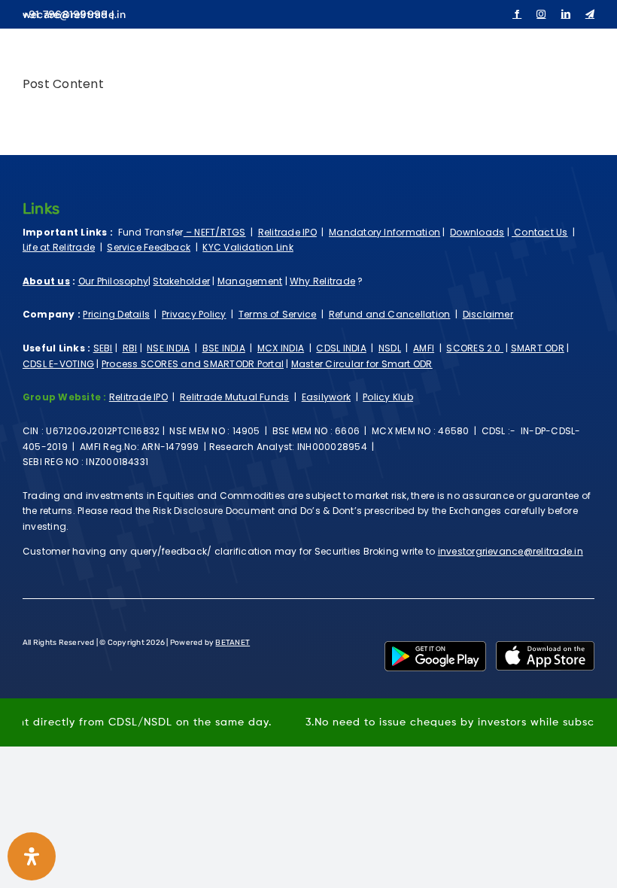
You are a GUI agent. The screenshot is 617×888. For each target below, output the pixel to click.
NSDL (389, 348)
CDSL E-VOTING (58, 363)
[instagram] (541, 14)
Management (249, 281)
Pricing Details (116, 314)
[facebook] (516, 14)
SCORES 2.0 (474, 348)
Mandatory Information (384, 232)
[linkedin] (565, 14)
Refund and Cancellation (390, 314)
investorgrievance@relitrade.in (510, 551)
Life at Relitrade (59, 247)
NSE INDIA (168, 348)
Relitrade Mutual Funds (234, 397)
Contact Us (540, 232)
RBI (130, 348)
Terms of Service (278, 314)
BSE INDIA (223, 348)
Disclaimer (488, 314)
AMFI (423, 348)
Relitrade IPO (287, 232)
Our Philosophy (113, 281)
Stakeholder (181, 281)
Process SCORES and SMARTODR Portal (193, 363)
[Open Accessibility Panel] (32, 856)
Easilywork (326, 397)
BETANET (232, 642)
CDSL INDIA (341, 348)
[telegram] (589, 14)
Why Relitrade (322, 281)
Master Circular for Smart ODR (362, 363)
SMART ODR (537, 348)
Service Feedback (148, 247)
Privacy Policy (194, 314)
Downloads (477, 232)
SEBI (103, 348)
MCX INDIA (280, 348)
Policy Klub (388, 397)
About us (46, 281)
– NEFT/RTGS (215, 232)
